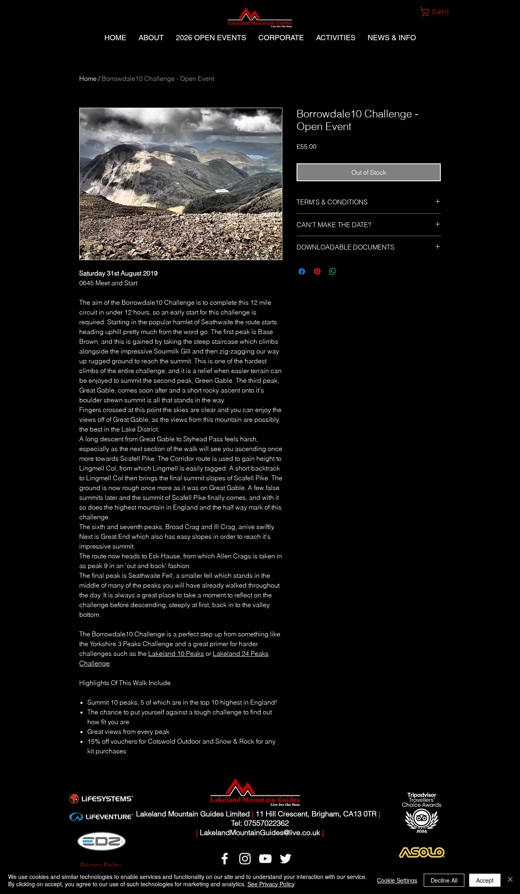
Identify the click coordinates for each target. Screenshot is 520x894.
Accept (485, 880)
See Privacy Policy (271, 884)
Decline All (444, 880)
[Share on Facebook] (302, 271)
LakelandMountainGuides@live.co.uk (260, 832)
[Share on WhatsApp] (333, 271)
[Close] (510, 880)
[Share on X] (348, 271)
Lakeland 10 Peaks (176, 653)
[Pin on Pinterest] (317, 271)
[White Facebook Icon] (224, 858)
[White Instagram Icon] (245, 858)
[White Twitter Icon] (285, 858)
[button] (437, 11)
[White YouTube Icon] (265, 858)
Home (88, 78)
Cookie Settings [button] (397, 880)
